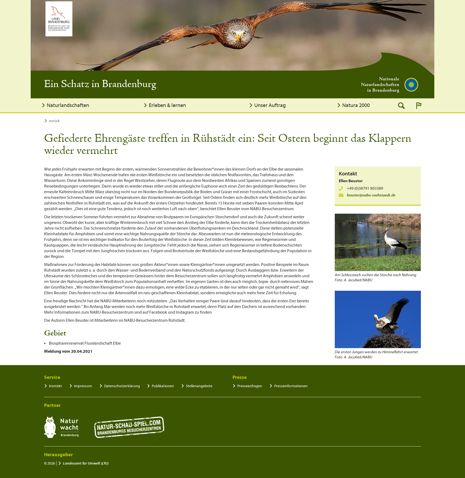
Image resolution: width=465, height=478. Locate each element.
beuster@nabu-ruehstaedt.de (371, 195)
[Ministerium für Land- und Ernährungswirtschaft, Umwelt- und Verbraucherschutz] (58, 18)
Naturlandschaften (68, 105)
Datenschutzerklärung (122, 386)
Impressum (83, 386)
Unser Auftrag (270, 105)
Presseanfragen (249, 386)
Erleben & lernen (167, 105)
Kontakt (55, 386)
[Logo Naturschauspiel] (129, 427)
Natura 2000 (356, 105)
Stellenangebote (199, 386)
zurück (54, 121)
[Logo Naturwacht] (61, 427)
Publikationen (163, 386)
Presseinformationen (291, 386)
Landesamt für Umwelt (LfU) (85, 463)
